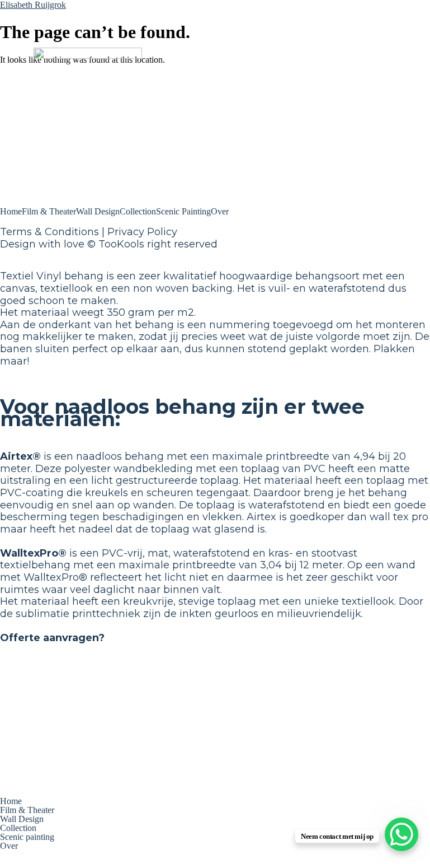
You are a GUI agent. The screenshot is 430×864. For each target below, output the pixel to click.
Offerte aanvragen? (52, 638)
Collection (138, 211)
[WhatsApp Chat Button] (401, 834)
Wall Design (98, 211)
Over (220, 211)
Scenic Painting (183, 211)
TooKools (121, 244)
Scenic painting (27, 837)
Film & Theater (49, 211)
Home (11, 211)
